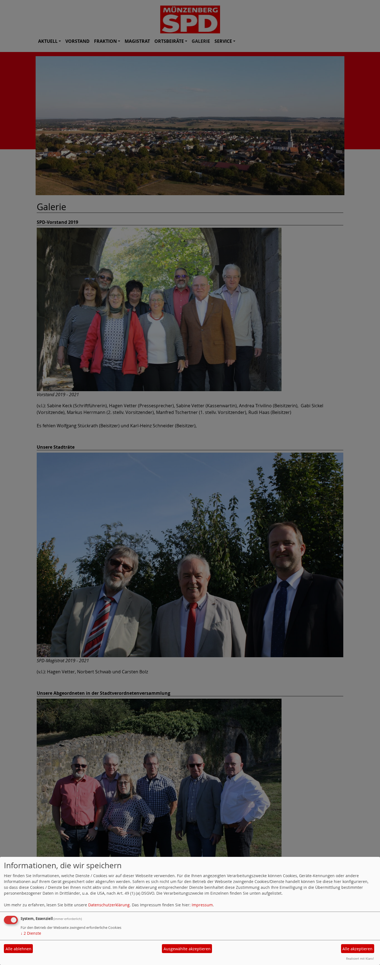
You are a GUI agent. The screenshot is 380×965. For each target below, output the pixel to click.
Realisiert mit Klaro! (360, 958)
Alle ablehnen (18, 948)
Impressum (202, 904)
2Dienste (31, 933)
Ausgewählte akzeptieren (187, 948)
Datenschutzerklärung (109, 904)
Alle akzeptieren (357, 948)
